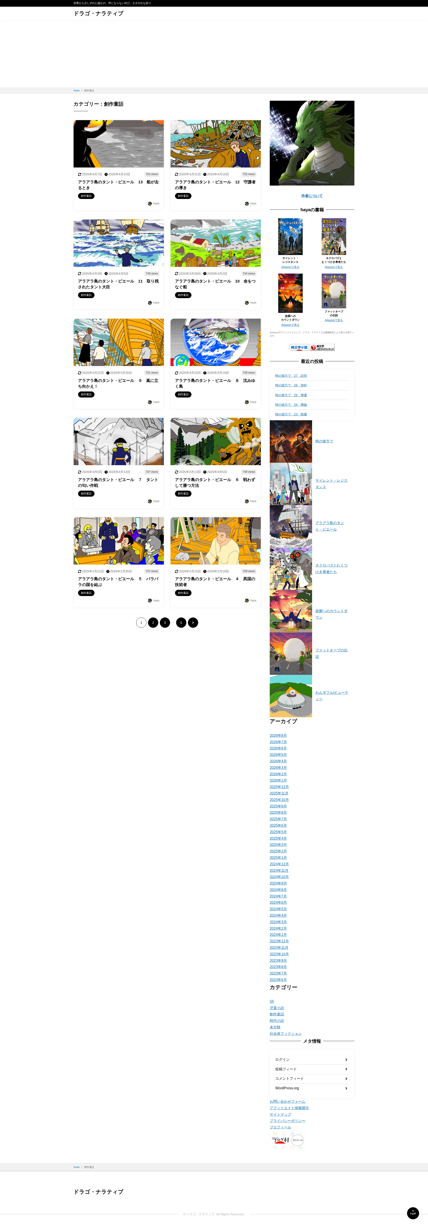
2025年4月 (278, 838)
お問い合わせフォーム (287, 1101)
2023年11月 (279, 948)
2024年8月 (278, 890)
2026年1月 (278, 780)
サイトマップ (280, 1114)
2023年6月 (278, 980)
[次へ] (193, 622)
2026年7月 (278, 742)
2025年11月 (279, 793)
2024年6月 (278, 902)
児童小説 (277, 1008)
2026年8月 (278, 735)
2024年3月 (278, 922)
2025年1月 (278, 858)
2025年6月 (278, 825)
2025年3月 (278, 845)
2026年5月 (278, 755)
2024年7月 (278, 896)
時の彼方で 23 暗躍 (291, 414)
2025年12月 (279, 787)
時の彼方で (324, 441)
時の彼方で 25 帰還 (291, 395)
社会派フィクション (286, 1034)
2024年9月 (278, 883)
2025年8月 (278, 812)
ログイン (282, 1059)
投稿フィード (286, 1069)
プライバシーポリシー (287, 1121)
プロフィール (280, 1127)
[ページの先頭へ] (413, 1213)
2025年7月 (278, 819)
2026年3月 (278, 768)
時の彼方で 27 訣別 (291, 375)
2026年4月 (278, 761)
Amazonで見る (290, 267)
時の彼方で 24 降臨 (291, 404)
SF (272, 1001)
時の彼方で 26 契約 (291, 385)
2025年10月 (279, 800)
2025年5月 (278, 832)
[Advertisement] (214, 53)
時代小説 (277, 1021)
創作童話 (277, 1014)
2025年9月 (278, 806)
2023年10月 (279, 954)
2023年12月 (279, 941)
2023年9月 (278, 960)
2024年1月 (278, 935)
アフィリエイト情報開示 (289, 1108)
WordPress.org (287, 1088)
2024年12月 (279, 864)
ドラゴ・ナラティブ (98, 13)
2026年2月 (278, 774)
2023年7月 (278, 973)
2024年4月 (278, 915)
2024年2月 (278, 928)
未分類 (275, 1027)
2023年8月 (278, 967)
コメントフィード (289, 1078)
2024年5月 (278, 909)
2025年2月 (278, 851)
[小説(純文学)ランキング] (322, 347)
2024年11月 (279, 870)
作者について (312, 196)
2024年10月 (279, 877)
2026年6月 (278, 748)
